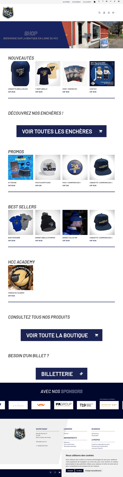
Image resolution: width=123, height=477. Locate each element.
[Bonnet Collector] (75, 222)
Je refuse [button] (79, 470)
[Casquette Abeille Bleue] (20, 73)
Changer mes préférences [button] (93, 470)
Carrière (66, 433)
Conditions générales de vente (101, 444)
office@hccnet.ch (41, 441)
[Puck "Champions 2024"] (75, 167)
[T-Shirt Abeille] (47, 73)
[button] (113, 13)
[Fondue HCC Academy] (20, 277)
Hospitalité (95, 435)
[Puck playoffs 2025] (47, 167)
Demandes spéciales (70, 446)
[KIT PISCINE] (20, 167)
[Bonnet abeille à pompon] (47, 222)
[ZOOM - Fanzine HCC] (75, 73)
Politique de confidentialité (100, 446)
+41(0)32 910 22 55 (42, 446)
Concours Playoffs (97, 448)
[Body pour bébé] (20, 222)
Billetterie (67, 442)
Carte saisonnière (69, 444)
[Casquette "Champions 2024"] (102, 167)
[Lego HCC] (102, 73)
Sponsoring (95, 433)
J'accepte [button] (70, 470)
